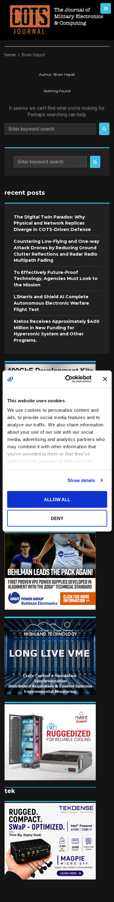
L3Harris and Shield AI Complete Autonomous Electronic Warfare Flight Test (51, 303)
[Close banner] (105, 379)
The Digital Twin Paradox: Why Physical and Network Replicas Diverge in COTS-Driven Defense (52, 223)
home (10, 54)
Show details (81, 480)
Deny (57, 518)
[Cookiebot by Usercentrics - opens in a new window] (68, 379)
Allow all (57, 499)
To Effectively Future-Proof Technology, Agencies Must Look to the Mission (56, 279)
